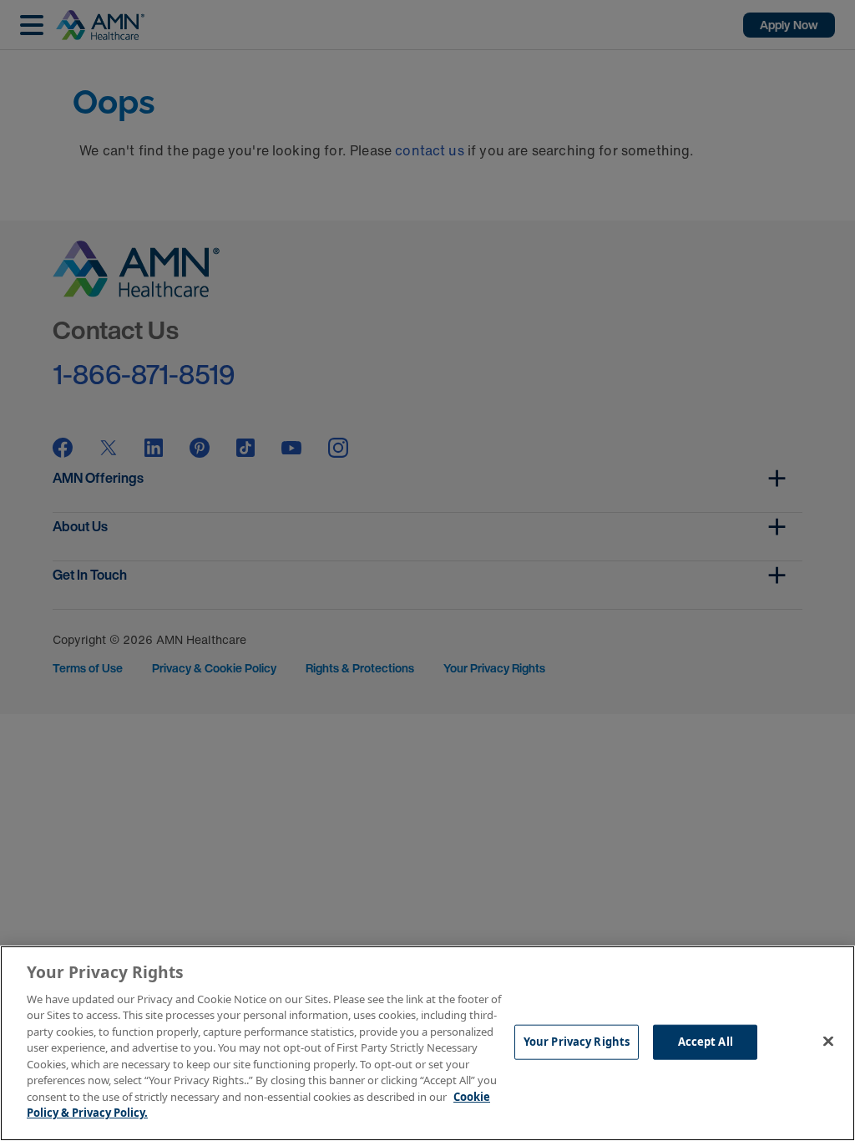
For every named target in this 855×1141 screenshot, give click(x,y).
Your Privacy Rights (577, 1041)
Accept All (705, 1041)
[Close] (828, 1040)
